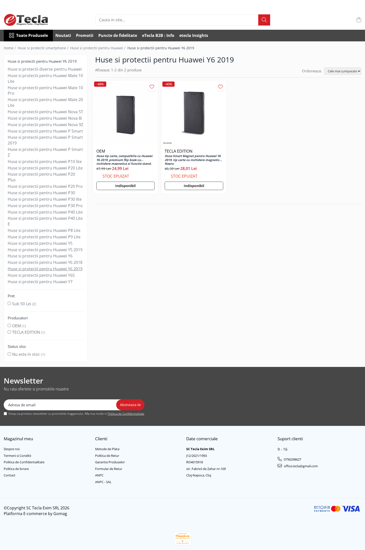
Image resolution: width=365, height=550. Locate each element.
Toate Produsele (32, 35)
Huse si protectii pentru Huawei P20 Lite (45, 168)
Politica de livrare (16, 469)
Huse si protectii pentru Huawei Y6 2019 (45, 269)
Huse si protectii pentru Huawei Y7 (40, 281)
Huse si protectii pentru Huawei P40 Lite (45, 212)
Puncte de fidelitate (117, 35)
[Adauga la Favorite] (151, 86)
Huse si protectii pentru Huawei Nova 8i (45, 118)
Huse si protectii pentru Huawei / (98, 48)
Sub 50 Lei (21, 303)
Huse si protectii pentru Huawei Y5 (40, 243)
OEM (16, 326)
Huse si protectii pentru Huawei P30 (41, 192)
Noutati (63, 35)
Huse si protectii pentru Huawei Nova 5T (45, 111)
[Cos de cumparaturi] (358, 20)
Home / (10, 48)
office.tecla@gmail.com (300, 466)
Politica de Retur (107, 455)
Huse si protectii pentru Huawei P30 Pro (45, 205)
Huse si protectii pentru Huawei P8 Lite (44, 230)
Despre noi (12, 449)
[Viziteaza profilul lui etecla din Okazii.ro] (182, 538)
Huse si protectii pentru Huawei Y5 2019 (45, 249)
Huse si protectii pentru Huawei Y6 (40, 256)
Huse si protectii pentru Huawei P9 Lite (44, 237)
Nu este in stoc (26, 354)
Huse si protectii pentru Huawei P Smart (45, 131)
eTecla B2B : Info (158, 35)
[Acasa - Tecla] (28, 20)
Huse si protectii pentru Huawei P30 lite (45, 199)
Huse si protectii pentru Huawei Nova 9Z (45, 124)
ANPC (99, 475)
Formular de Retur (108, 469)
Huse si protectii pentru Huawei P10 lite (45, 161)
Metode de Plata (107, 449)
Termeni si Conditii (17, 455)
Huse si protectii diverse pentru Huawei (45, 69)
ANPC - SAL (103, 482)
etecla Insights (193, 35)
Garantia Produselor (110, 462)
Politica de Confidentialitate (126, 414)
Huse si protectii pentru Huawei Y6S (41, 275)
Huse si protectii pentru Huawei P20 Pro (45, 186)
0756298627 (292, 459)
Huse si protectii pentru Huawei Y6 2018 (45, 262)
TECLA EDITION (26, 332)
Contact (9, 475)
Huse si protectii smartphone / (43, 48)
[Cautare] (264, 20)
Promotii (84, 35)
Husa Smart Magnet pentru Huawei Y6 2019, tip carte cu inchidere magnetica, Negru (193, 159)
